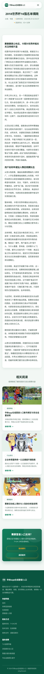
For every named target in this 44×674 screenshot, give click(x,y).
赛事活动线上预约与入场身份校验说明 (21, 503)
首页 (3, 603)
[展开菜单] (38, 5)
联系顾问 (22, 548)
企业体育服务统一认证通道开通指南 (20, 459)
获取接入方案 (7, 613)
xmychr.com (22, 671)
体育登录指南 (7, 606)
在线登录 (5, 610)
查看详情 (9, 426)
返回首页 (22, 555)
